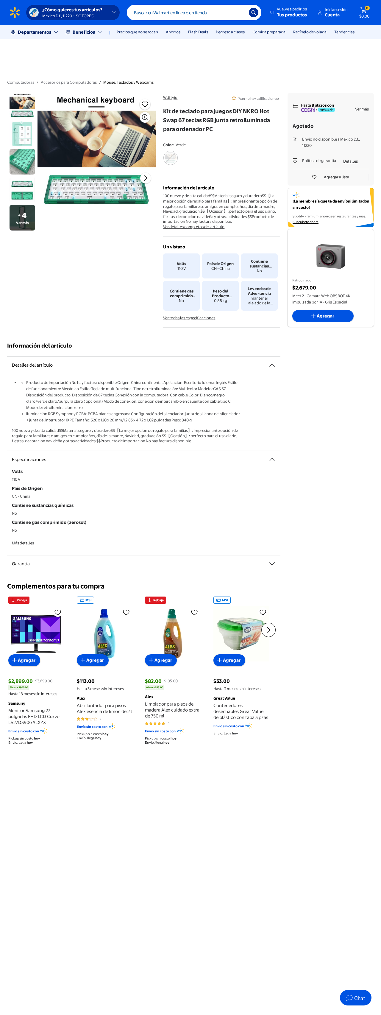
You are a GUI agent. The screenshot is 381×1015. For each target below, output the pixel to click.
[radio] (170, 162)
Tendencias (344, 31)
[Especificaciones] (272, 459)
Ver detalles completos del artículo (193, 226)
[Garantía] (272, 564)
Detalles (350, 161)
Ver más (362, 109)
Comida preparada (268, 31)
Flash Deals (198, 31)
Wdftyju (170, 97)
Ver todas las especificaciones (189, 317)
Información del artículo (39, 345)
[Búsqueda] (253, 12)
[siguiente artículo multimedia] (145, 178)
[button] (289, 12)
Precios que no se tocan (137, 31)
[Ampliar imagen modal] (145, 117)
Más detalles (23, 543)
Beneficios (84, 32)
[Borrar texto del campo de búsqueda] (240, 12)
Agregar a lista (336, 177)
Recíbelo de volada (310, 31)
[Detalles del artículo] (272, 365)
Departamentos (34, 32)
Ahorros (173, 31)
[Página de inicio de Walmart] (15, 12)
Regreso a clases (230, 31)
